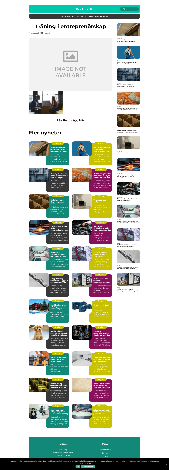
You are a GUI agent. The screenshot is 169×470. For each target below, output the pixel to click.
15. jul (58, 275)
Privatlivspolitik (87, 466)
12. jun (100, 380)
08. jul (100, 275)
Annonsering (67, 16)
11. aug (100, 143)
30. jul (100, 248)
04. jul (57, 301)
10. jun (100, 406)
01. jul (57, 380)
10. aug (58, 170)
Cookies (89, 16)
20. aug (58, 143)
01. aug (58, 248)
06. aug (101, 196)
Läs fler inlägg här (70, 120)
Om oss (79, 16)
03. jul (57, 353)
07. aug (58, 196)
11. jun (57, 406)
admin (48, 33)
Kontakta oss (101, 16)
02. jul (100, 353)
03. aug (101, 222)
